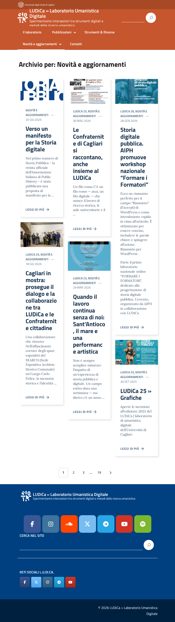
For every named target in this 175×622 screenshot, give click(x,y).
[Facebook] (32, 524)
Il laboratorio (32, 32)
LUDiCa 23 (80, 278)
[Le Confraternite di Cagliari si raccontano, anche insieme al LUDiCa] (89, 91)
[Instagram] (50, 524)
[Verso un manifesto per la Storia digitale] (41, 90)
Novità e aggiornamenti (40, 43)
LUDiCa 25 (32, 254)
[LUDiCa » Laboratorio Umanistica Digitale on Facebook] (25, 582)
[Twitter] (87, 524)
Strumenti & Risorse (100, 32)
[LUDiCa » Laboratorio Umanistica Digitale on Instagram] (47, 582)
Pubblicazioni (61, 32)
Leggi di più (36, 209)
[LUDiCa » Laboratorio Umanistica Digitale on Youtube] (124, 524)
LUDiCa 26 (127, 111)
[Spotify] (142, 524)
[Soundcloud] (69, 524)
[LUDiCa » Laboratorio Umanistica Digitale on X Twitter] (36, 582)
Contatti (76, 43)
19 (99, 472)
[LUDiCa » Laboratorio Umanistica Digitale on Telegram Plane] (105, 524)
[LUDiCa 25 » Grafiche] (136, 352)
